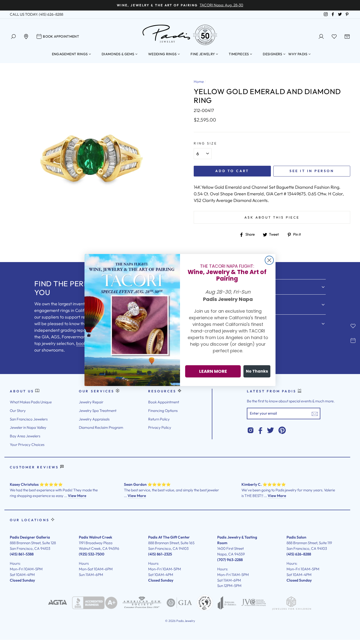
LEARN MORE (213, 371)
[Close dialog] (269, 260)
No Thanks (257, 371)
